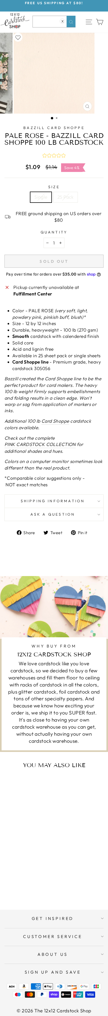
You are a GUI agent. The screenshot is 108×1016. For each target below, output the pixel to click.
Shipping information (53, 501)
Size (54, 187)
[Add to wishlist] (18, 37)
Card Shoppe (55, 421)
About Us (52, 954)
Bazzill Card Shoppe (54, 127)
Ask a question (52, 514)
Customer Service (52, 936)
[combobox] (54, 21)
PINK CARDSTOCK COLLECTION (40, 444)
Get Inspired (53, 918)
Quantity (54, 232)
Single (40, 197)
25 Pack (65, 197)
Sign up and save (53, 972)
